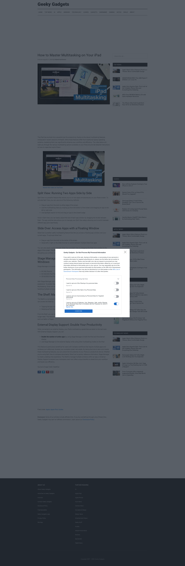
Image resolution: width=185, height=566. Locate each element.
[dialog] (92, 283)
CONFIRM (78, 311)
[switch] (116, 283)
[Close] (126, 252)
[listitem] (92, 279)
